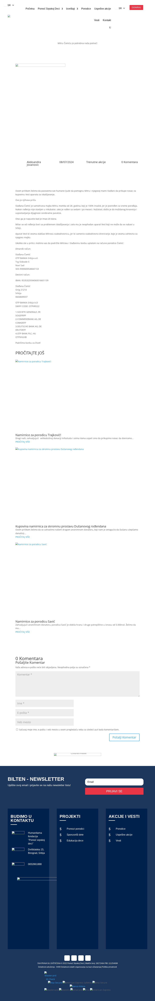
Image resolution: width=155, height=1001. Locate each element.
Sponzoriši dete (75, 834)
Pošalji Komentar (124, 737)
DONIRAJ (136, 7)
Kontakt (107, 20)
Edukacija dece (75, 840)
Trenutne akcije (96, 162)
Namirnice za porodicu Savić (35, 621)
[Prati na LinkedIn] (81, 958)
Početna (30, 8)
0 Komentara (129, 162)
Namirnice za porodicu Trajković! (38, 435)
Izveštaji (70, 8)
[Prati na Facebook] (67, 958)
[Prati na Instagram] (74, 958)
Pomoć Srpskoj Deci (49, 8)
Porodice (86, 8)
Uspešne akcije (102, 8)
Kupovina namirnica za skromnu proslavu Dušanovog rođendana (60, 526)
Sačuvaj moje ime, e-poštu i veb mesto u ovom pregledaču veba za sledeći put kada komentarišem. (69, 729)
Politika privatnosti (109, 967)
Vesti (96, 20)
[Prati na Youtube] (88, 958)
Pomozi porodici (75, 829)
